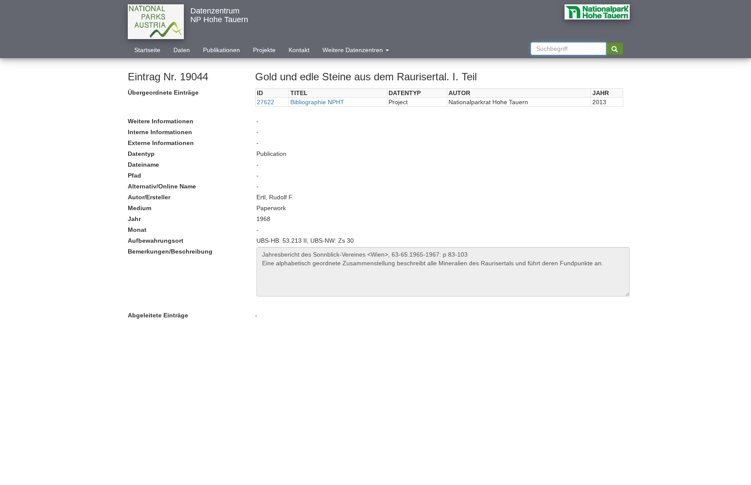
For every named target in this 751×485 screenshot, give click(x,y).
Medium (139, 208)
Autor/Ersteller (149, 197)
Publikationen (221, 49)
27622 (265, 102)
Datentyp (141, 153)
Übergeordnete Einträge (163, 92)
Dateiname (143, 164)
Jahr (134, 218)
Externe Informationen (161, 142)
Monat (137, 229)
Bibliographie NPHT (317, 102)
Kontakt (299, 49)
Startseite (147, 49)
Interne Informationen (160, 132)
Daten (181, 49)
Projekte (264, 49)
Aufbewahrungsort (155, 240)
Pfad (134, 175)
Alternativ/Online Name (162, 186)
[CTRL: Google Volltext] (614, 49)
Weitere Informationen (160, 121)
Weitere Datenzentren (353, 49)
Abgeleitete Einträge (158, 315)
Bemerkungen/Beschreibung (170, 251)
